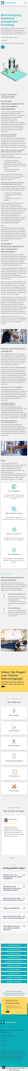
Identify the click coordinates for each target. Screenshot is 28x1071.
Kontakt (3, 1038)
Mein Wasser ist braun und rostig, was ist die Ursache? (11, 928)
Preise (3, 1043)
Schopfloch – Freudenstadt (14, 977)
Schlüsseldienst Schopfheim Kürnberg (14, 993)
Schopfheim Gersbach (14, 957)
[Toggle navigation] (25, 2)
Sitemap (4, 1046)
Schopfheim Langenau (14, 965)
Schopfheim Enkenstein (14, 949)
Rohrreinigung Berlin (8, 1036)
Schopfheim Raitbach (14, 969)
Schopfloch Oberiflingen (14, 981)
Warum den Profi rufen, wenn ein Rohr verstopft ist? (13, 917)
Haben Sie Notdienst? (11, 908)
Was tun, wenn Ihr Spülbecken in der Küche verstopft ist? (12, 876)
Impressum (5, 1041)
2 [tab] (14, 858)
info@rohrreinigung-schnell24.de (13, 1030)
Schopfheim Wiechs (14, 973)
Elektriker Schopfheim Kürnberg (14, 995)
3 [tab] (16, 858)
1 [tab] (12, 858)
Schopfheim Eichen (14, 945)
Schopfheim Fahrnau (14, 953)
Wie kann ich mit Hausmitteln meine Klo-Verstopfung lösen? (12, 888)
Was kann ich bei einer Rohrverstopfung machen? (13, 899)
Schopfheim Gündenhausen (14, 961)
